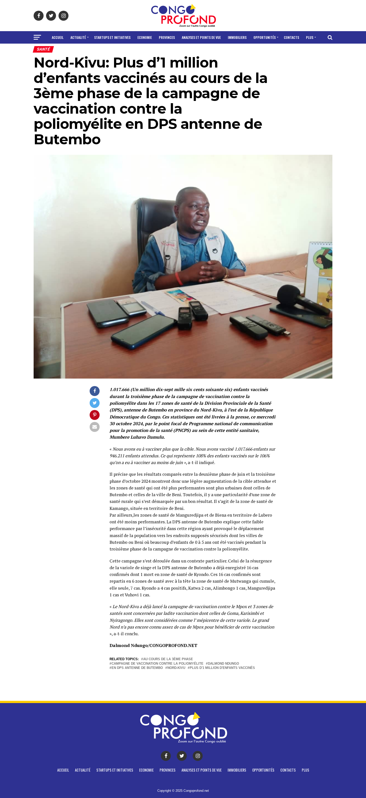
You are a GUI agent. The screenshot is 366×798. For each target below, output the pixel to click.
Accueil (57, 37)
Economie (144, 37)
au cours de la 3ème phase (168, 659)
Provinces (167, 37)
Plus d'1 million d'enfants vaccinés (222, 668)
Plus (309, 37)
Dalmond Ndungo (223, 663)
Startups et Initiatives (112, 37)
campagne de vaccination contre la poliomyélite (157, 663)
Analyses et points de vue (201, 37)
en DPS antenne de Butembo (137, 668)
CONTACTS (291, 37)
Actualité (78, 37)
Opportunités (264, 37)
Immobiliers (237, 37)
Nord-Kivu (176, 668)
